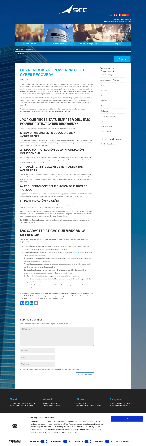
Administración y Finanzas (109, 80)
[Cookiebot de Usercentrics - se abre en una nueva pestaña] (15, 441)
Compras (103, 90)
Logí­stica (103, 100)
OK (127, 419)
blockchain (75, 252)
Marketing (104, 111)
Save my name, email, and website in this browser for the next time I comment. (51, 369)
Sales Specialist (106, 126)
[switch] (66, 441)
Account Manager (106, 75)
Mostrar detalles (122, 441)
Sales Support (105, 132)
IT (101, 95)
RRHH (102, 121)
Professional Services (108, 116)
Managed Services (107, 106)
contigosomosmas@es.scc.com (120, 21)
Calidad (103, 85)
